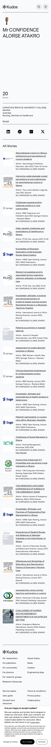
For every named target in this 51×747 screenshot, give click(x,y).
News (30, 663)
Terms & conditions (36, 691)
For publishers (9, 663)
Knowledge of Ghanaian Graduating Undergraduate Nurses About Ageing (29, 252)
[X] (43, 131)
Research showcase (12, 681)
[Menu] (46, 7)
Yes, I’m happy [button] (27, 742)
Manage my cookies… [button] (10, 742)
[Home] (10, 7)
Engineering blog (35, 672)
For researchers (10, 658)
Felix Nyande (21, 453)
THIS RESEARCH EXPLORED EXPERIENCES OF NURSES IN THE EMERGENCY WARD (30, 489)
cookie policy (34, 722)
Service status (9, 691)
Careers (31, 667)
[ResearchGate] (31, 131)
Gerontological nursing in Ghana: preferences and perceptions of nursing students (31, 156)
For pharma (8, 672)
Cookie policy (33, 700)
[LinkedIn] (8, 131)
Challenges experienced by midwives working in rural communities (29, 205)
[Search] (39, 7)
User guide (8, 695)
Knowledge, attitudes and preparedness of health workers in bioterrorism (32, 397)
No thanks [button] (42, 742)
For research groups (12, 677)
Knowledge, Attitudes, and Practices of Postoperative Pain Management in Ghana (31, 512)
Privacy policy (33, 695)
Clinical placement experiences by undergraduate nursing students (31, 373)
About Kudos (33, 658)
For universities (10, 667)
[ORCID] (20, 131)
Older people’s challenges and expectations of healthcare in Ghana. (30, 231)
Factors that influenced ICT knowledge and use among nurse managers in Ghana (31, 463)
